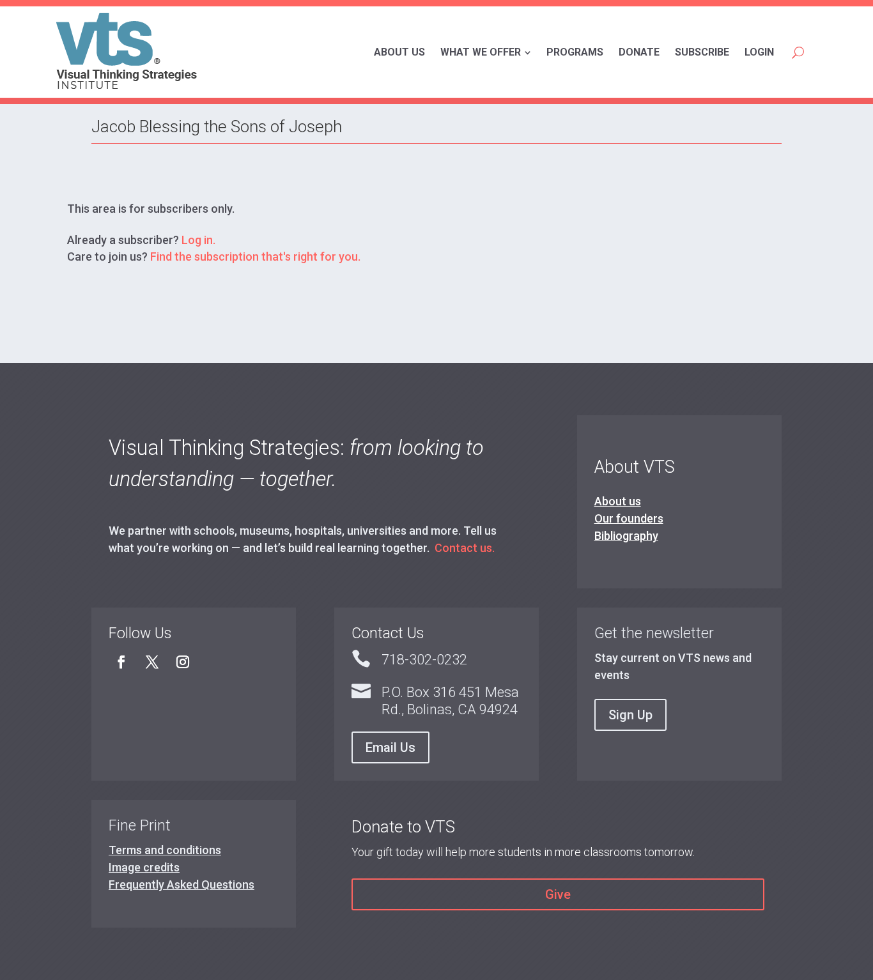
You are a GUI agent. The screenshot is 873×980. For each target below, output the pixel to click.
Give (558, 894)
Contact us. (465, 548)
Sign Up (630, 715)
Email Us (390, 747)
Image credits (144, 867)
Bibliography (626, 535)
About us (617, 501)
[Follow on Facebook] (121, 662)
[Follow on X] (152, 662)
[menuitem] (399, 52)
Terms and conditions (165, 850)
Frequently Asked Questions (181, 884)
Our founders (628, 518)
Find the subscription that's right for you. (255, 256)
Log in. (198, 240)
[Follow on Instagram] (183, 662)
